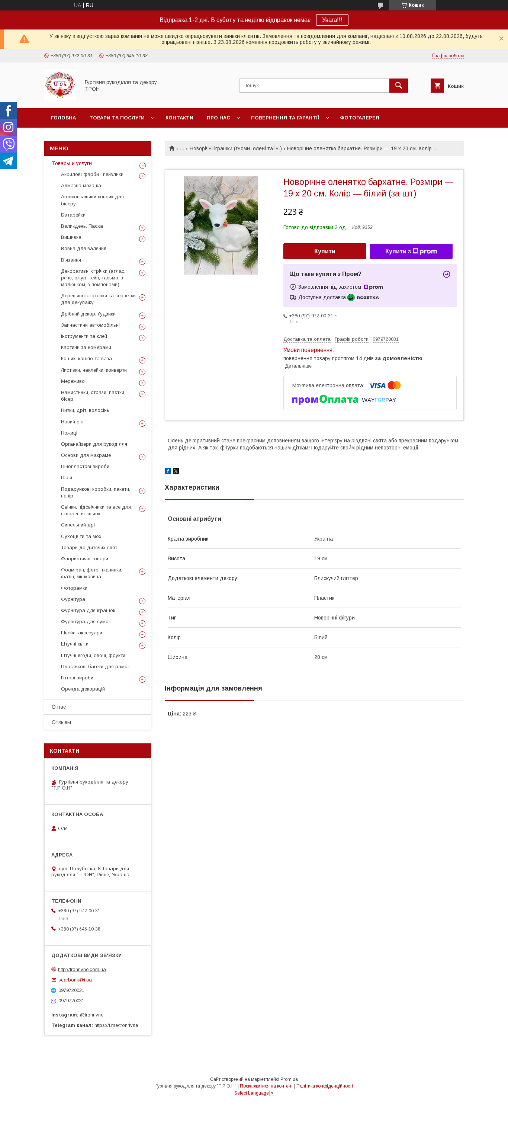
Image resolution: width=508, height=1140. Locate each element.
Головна (63, 118)
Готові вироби (77, 678)
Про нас (218, 118)
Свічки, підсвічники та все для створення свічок (96, 510)
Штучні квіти (75, 644)
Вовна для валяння (83, 248)
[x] (176, 472)
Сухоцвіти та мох (81, 536)
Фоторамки (74, 588)
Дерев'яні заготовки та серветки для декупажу (98, 299)
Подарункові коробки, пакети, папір (95, 492)
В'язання (71, 260)
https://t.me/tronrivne (116, 1025)
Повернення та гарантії (285, 118)
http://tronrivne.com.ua (82, 969)
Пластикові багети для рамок (95, 666)
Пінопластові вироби (85, 466)
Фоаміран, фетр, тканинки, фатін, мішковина (91, 573)
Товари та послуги (117, 118)
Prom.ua (289, 1079)
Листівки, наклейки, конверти (94, 370)
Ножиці (69, 433)
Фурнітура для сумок (86, 621)
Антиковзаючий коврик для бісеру (92, 200)
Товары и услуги (72, 163)
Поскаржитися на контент (266, 1086)
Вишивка (71, 237)
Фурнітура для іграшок (88, 610)
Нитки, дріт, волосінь (85, 410)
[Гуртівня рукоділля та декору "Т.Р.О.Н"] (60, 99)
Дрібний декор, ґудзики (88, 314)
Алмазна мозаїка (81, 185)
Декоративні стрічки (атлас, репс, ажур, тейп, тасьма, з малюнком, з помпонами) (93, 277)
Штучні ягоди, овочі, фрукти (93, 655)
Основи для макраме (86, 455)
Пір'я (66, 477)
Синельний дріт (79, 525)
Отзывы (61, 722)
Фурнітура (73, 599)
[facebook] (168, 472)
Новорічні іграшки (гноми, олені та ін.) (236, 148)
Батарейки (73, 215)
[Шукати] (398, 86)
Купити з (398, 251)
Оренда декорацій (83, 689)
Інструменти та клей (84, 336)
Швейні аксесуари (81, 632)
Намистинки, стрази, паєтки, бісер (93, 396)
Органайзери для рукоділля (94, 444)
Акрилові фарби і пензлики (92, 174)
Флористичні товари (84, 558)
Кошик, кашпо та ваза (86, 358)
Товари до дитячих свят (89, 547)
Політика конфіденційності (324, 1086)
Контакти (179, 118)
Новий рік (72, 422)
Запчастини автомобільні (90, 325)
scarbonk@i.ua (75, 980)
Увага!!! (332, 20)
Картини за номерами (86, 347)
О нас (59, 707)
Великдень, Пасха (82, 226)
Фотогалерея (359, 118)
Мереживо (73, 381)
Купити (324, 251)
